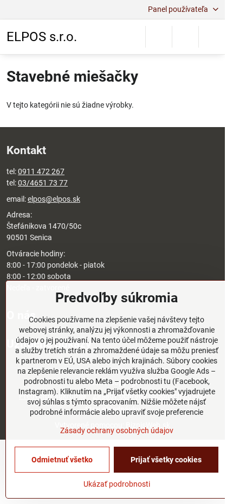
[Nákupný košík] (185, 37)
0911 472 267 (41, 171)
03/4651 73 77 (43, 182)
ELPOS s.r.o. (42, 36)
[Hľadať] (159, 37)
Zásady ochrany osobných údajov (116, 430)
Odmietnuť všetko (62, 459)
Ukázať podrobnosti (116, 484)
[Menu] (212, 37)
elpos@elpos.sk (54, 199)
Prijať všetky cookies (166, 459)
